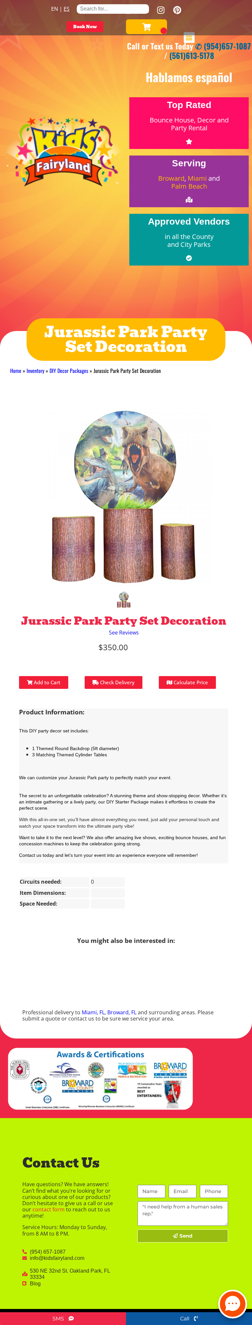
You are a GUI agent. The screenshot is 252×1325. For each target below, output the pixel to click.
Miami (197, 178)
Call (185, 1319)
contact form (48, 1209)
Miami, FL (93, 1012)
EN (54, 8)
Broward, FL (121, 1012)
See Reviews (124, 632)
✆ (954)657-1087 (223, 46)
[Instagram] (161, 10)
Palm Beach (189, 186)
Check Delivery (117, 682)
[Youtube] (144, 10)
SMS (58, 1319)
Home (15, 371)
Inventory (35, 371)
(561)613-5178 (191, 55)
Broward (171, 178)
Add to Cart (46, 682)
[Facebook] (128, 10)
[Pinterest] (177, 10)
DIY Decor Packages (69, 371)
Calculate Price (190, 682)
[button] (189, 37)
